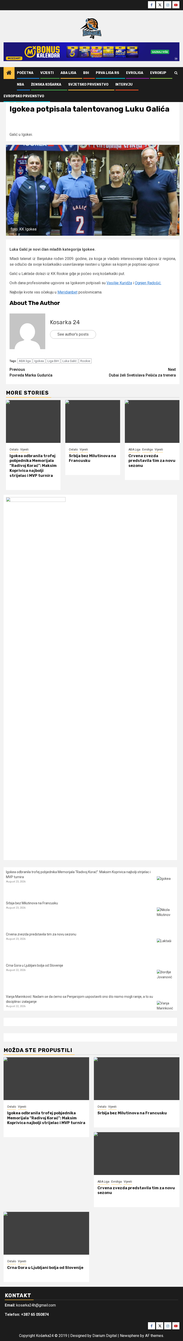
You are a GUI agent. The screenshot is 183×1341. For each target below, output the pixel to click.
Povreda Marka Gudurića (31, 372)
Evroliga (134, 73)
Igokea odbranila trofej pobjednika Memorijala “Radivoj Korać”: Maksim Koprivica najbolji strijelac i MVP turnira (33, 466)
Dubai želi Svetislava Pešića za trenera (142, 372)
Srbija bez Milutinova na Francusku (32, 903)
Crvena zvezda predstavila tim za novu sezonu (151, 461)
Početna (25, 73)
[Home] (9, 73)
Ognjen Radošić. (148, 283)
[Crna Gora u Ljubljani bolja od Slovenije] (166, 978)
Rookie (85, 361)
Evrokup (158, 73)
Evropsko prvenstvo (24, 96)
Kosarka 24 (65, 322)
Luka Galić (69, 361)
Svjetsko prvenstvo (88, 85)
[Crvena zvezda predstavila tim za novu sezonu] (152, 421)
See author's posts (73, 334)
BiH (86, 73)
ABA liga (25, 361)
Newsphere (129, 1335)
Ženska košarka (46, 85)
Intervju (123, 85)
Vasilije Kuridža (119, 283)
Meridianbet (67, 292)
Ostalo (14, 449)
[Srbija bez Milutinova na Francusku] (92, 421)
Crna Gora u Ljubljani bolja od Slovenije (34, 965)
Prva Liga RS (107, 73)
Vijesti (47, 73)
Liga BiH (53, 361)
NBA (20, 85)
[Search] (176, 73)
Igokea (39, 361)
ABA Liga (68, 73)
